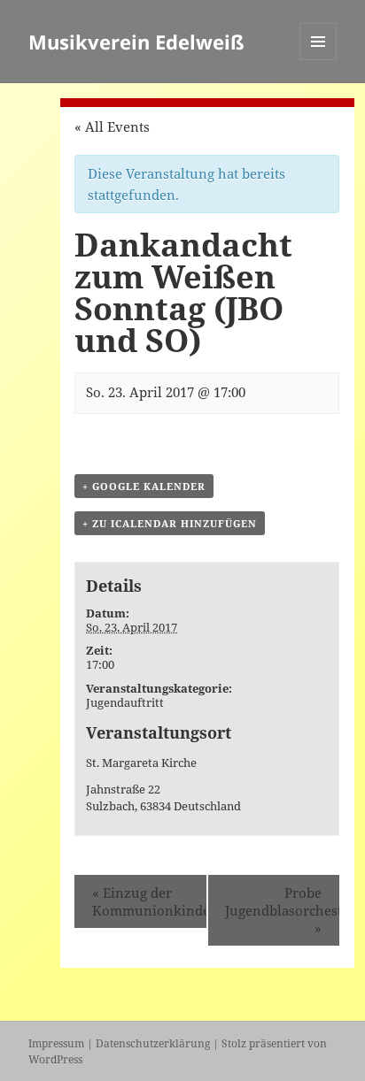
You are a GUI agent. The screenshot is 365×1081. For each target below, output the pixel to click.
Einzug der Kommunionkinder (149, 901)
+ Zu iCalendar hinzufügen (169, 523)
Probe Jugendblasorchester (282, 910)
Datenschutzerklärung (153, 1043)
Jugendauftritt (125, 702)
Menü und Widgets (318, 59)
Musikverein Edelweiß (136, 41)
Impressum (56, 1043)
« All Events (112, 126)
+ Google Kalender (144, 486)
